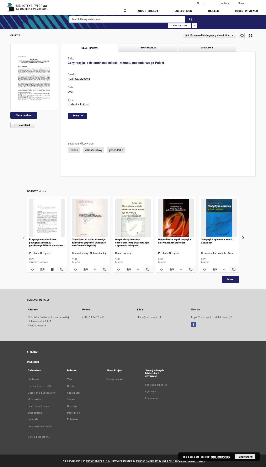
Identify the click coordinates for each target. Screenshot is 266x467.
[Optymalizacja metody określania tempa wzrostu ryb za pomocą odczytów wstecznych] (133, 218)
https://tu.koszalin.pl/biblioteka (209, 317)
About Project (148, 11)
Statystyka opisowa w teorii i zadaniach (217, 241)
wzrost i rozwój (93, 150)
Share (241, 3)
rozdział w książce (78, 104)
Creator (71, 386)
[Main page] (124, 10)
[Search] (191, 19)
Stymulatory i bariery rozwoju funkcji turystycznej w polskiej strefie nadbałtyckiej (89, 242)
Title (69, 379)
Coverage (72, 406)
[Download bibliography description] (42, 269)
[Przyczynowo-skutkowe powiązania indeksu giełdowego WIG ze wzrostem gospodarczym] (47, 218)
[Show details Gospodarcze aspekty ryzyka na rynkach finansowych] (190, 269)
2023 (71, 91)
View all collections (39, 436)
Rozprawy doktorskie (40, 426)
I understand (245, 456)
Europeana (151, 398)
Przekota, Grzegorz (79, 78)
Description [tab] (89, 47)
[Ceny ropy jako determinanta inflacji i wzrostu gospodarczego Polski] (34, 77)
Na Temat (33, 379)
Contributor (73, 392)
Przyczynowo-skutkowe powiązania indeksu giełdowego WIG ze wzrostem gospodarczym (46, 242)
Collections (183, 11)
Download (24, 125)
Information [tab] (148, 47)
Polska (74, 150)
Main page (33, 361)
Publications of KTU (39, 386)
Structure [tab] (207, 47)
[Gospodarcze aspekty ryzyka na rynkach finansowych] (176, 218)
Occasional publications (41, 392)
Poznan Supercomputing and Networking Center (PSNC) (170, 460)
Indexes (213, 11)
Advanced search (179, 26)
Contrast (225, 3)
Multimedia (34, 399)
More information (220, 456)
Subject (71, 399)
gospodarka (116, 150)
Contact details (115, 379)
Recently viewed (246, 11)
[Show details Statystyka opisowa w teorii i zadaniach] (233, 269)
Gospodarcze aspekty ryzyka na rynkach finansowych (174, 241)
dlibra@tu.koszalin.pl (149, 317)
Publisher (72, 419)
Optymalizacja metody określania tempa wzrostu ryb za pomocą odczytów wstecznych (132, 242)
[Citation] (250, 35)
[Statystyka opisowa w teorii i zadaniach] (219, 218)
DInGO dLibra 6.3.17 (98, 460)
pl (203, 3)
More (230, 279)
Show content (24, 115)
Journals (33, 419)
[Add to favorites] (242, 35)
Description (73, 412)
